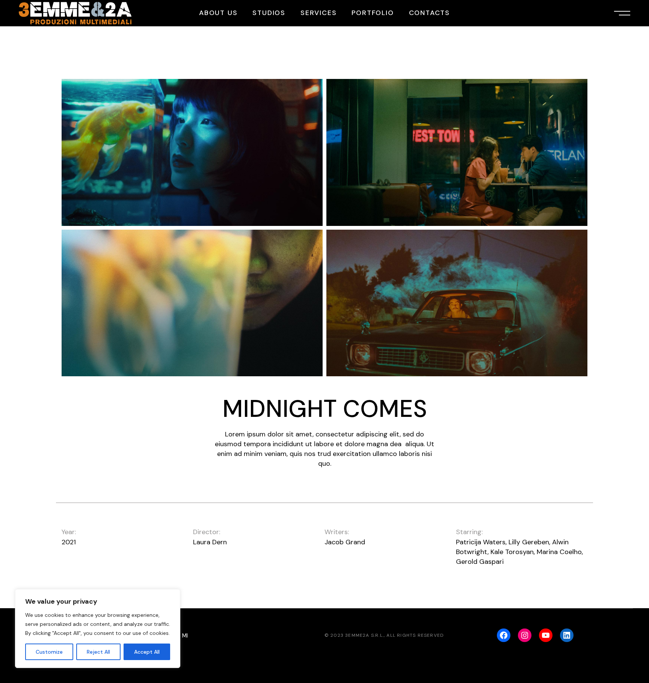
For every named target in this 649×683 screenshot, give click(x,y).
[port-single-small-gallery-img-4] (456, 303)
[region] (97, 628)
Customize (49, 651)
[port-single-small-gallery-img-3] (192, 303)
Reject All (98, 651)
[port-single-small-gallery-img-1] (192, 152)
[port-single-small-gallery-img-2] (456, 152)
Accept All (147, 651)
